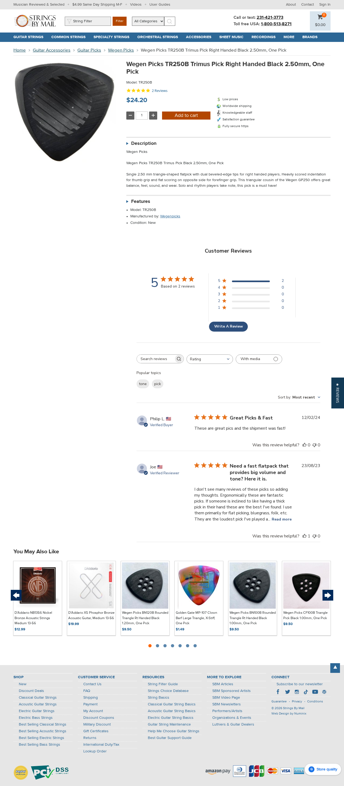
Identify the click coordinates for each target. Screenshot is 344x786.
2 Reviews (159, 90)
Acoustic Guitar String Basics (172, 711)
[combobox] (210, 359)
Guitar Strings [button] (30, 37)
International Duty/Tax (101, 744)
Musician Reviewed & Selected (38, 4)
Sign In (325, 4)
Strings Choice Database (168, 691)
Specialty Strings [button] (113, 37)
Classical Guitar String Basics (172, 704)
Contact (307, 4)
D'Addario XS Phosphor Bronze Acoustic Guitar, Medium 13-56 (91, 615)
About (291, 4)
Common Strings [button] (70, 37)
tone (143, 383)
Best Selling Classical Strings (42, 724)
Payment (90, 704)
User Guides (159, 4)
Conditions (315, 701)
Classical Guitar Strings (38, 697)
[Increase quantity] (153, 116)
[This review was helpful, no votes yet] (304, 445)
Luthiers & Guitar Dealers (233, 724)
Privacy (297, 701)
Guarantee (279, 701)
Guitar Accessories (51, 50)
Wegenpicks (170, 216)
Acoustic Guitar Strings (38, 704)
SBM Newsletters (226, 704)
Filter (119, 21)
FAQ (86, 691)
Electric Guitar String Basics (171, 718)
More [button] (291, 37)
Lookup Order (95, 751)
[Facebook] (278, 692)
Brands (309, 37)
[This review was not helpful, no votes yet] (314, 445)
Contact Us (92, 684)
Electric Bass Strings (36, 718)
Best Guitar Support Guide (170, 738)
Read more (282, 519)
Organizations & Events (231, 718)
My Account (93, 711)
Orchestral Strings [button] (159, 37)
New (22, 684)
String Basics (158, 697)
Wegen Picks (121, 50)
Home (19, 50)
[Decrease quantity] (130, 116)
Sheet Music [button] (233, 37)
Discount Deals (31, 691)
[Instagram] (297, 692)
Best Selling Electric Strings (41, 738)
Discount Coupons (98, 718)
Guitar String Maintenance (169, 724)
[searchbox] (155, 359)
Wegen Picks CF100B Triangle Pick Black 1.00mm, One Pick (305, 615)
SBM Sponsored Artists (231, 691)
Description (143, 143)
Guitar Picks (89, 50)
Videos (136, 4)
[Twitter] (288, 692)
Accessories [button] (200, 37)
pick (157, 383)
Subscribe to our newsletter (300, 684)
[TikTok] (306, 692)
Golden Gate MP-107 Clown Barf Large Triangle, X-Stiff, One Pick (196, 618)
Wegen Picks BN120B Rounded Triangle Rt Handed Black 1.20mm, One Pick (145, 618)
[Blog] (324, 692)
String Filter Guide (163, 684)
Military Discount (97, 724)
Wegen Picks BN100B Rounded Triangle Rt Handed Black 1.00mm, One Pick (253, 618)
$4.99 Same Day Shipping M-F (97, 4)
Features (140, 201)
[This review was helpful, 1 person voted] (304, 536)
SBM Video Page (226, 697)
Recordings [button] (266, 37)
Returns (89, 738)
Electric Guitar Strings (37, 711)
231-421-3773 (270, 18)
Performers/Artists (227, 711)
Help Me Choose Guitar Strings (173, 731)
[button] (320, 25)
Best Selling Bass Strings (39, 744)
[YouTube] (315, 692)
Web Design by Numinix (288, 713)
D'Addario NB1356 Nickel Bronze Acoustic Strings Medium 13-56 (33, 618)
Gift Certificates (96, 731)
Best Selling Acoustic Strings (42, 731)
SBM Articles (222, 684)
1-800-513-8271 (276, 24)
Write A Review (228, 326)
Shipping (90, 697)
